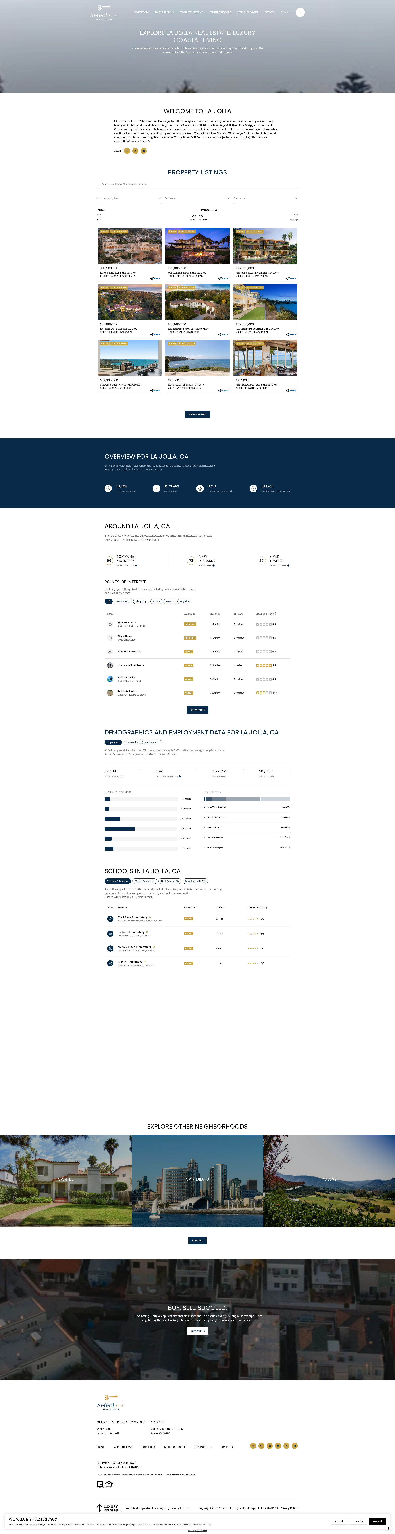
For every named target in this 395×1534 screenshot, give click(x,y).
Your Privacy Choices (197, 1530)
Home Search (164, 12)
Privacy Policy (289, 1508)
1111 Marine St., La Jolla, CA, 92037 (134, 935)
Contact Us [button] (197, 1331)
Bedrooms (239, 198)
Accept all (378, 1521)
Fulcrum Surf (125, 677)
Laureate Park (126, 691)
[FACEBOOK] (253, 1446)
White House (125, 636)
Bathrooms (171, 198)
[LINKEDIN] (270, 1446)
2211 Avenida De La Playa (132, 694)
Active (157, 601)
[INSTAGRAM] (261, 1446)
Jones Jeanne (125, 622)
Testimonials (202, 1447)
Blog (284, 12)
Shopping (142, 601)
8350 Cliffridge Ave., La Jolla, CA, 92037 (136, 950)
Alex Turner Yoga (128, 651)
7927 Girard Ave (126, 639)
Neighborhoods (220, 12)
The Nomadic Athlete (130, 665)
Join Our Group (247, 12)
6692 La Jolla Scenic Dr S (131, 626)
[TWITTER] (286, 1446)
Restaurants (124, 601)
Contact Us (228, 1447)
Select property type (108, 198)
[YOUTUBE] (278, 1446)
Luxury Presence (180, 1508)
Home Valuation (191, 12)
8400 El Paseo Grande (130, 681)
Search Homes (197, 414)
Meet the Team (123, 1447)
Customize (358, 1521)
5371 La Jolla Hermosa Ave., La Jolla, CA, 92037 (140, 921)
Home (100, 1447)
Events (269, 12)
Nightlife (186, 601)
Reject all (339, 1521)
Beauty (171, 601)
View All (197, 1240)
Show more (197, 710)
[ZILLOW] (295, 1446)
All (110, 601)
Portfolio (141, 12)
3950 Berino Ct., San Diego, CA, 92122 (136, 965)
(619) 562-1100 (105, 1429)
